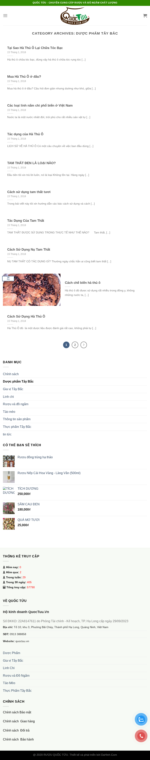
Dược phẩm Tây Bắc (18, 381)
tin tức (7, 434)
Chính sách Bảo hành (18, 739)
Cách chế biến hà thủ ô (82, 283)
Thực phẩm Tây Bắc (17, 426)
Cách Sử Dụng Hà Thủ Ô (26, 316)
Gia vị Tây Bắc (13, 389)
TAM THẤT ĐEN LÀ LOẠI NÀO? (31, 163)
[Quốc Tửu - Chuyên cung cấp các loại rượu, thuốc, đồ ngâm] (75, 15)
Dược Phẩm (11, 653)
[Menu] (5, 15)
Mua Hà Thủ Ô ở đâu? (24, 76)
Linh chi (8, 396)
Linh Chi (9, 668)
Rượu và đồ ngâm (15, 404)
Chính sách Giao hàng (19, 721)
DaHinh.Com (109, 754)
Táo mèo (9, 411)
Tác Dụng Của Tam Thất (25, 220)
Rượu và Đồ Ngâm (16, 675)
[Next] (83, 345)
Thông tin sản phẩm (16, 419)
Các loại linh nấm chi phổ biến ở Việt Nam (40, 105)
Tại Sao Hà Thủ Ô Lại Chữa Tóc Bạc (35, 48)
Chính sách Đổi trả (16, 730)
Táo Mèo (9, 683)
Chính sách (11, 374)
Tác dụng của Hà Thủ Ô (25, 134)
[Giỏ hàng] (145, 15)
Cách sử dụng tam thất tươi (29, 192)
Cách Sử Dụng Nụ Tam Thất (28, 249)
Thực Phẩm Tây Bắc (17, 690)
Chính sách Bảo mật (17, 712)
